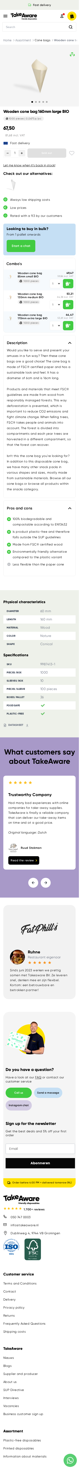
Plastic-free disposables (22, 1440)
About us (10, 1382)
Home (7, 40)
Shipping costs (14, 1332)
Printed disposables (18, 1448)
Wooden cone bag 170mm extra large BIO (32, 316)
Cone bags (42, 40)
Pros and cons (19, 508)
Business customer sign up (23, 1414)
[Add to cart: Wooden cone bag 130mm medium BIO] (68, 304)
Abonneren (40, 1163)
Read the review (22, 860)
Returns (9, 1315)
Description (17, 343)
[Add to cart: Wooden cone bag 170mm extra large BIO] (68, 325)
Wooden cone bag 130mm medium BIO (30, 295)
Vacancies (11, 1406)
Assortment (23, 40)
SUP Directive (13, 1390)
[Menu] (5, 16)
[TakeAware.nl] (29, 16)
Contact (9, 1291)
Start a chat (21, 246)
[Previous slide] (33, 883)
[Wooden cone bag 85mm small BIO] (11, 276)
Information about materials (25, 1456)
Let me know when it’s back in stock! (29, 165)
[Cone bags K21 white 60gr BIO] (13, 185)
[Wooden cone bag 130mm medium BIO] (11, 297)
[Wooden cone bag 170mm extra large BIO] (11, 318)
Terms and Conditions (20, 1283)
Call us (18, 1092)
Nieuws (8, 1358)
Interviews (11, 1398)
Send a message (48, 1092)
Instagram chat (19, 1105)
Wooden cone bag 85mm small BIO (30, 275)
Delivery (9, 1299)
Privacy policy (14, 1307)
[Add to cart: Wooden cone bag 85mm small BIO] (68, 283)
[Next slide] (46, 883)
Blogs (7, 1366)
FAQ (38, 1077)
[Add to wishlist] (72, 153)
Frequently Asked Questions (24, 1323)
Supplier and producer (20, 1374)
